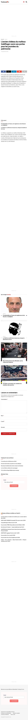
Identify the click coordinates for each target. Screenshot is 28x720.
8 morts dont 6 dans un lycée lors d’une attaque (11, 463)
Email (5, 480)
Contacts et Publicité (5, 714)
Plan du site (13, 714)
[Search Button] (26, 2)
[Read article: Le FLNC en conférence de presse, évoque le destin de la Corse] (14, 329)
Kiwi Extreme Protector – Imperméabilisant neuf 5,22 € (12, 527)
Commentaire (4, 399)
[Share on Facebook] (3, 72)
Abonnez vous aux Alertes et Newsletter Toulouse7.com (12, 689)
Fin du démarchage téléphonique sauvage (10, 470)
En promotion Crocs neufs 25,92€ (8, 535)
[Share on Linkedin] (14, 72)
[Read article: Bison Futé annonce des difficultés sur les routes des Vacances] (14, 352)
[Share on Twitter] (8, 72)
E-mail (3, 421)
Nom (2, 415)
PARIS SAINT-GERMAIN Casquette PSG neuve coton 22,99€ (13, 520)
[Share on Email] (19, 72)
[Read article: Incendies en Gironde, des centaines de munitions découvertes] (14, 374)
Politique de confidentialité (6, 713)
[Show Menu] (23, 2)
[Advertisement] (14, 19)
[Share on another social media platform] (24, 72)
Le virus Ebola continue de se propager (9, 468)
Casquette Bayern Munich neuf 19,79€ (9, 522)
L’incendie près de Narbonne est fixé (8, 461)
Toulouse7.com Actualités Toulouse (7, 711)
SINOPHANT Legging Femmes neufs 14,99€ (10, 533)
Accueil (2, 39)
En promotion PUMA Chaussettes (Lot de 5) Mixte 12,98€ (13, 524)
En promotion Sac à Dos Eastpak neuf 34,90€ (10, 537)
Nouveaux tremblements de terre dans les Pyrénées (12, 465)
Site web (3, 427)
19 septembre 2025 (4, 51)
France (6, 39)
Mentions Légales (16, 713)
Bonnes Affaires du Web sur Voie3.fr (11, 513)
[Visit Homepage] (5, 2)
